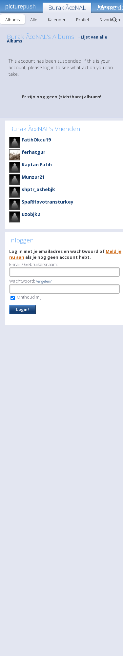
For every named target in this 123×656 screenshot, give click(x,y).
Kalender (57, 20)
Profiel (82, 20)
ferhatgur (33, 152)
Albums (12, 20)
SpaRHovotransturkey (47, 202)
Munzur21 (33, 177)
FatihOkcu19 (36, 140)
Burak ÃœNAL (67, 7)
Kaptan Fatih (37, 164)
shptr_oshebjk (38, 189)
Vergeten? (43, 281)
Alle (33, 20)
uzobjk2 (31, 214)
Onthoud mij (28, 297)
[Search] (114, 19)
